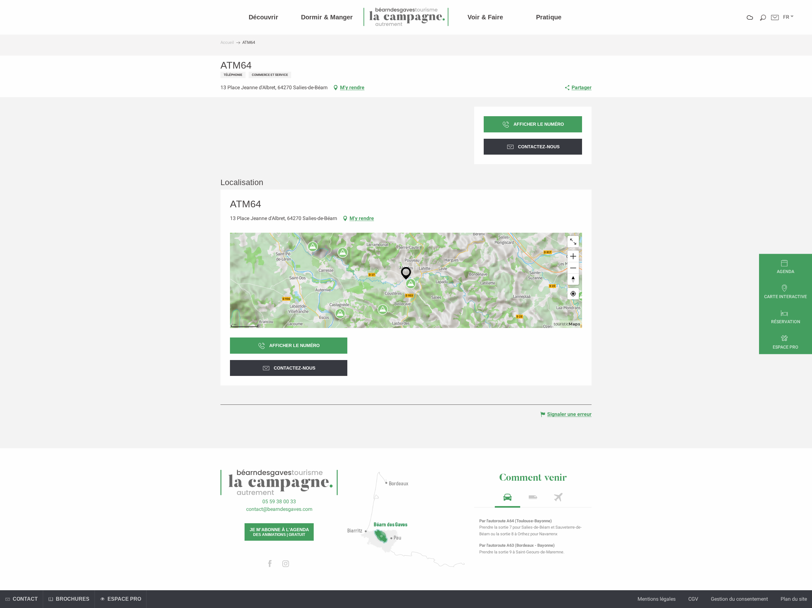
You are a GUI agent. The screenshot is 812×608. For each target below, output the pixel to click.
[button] (786, 17)
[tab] (507, 499)
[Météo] (750, 22)
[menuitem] (263, 17)
